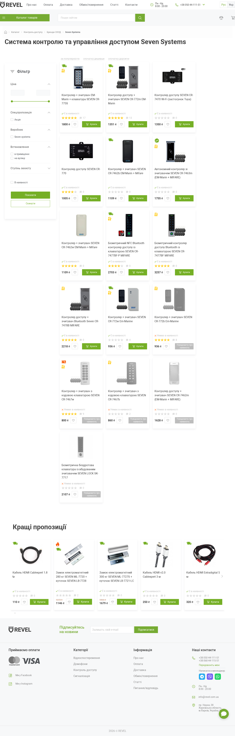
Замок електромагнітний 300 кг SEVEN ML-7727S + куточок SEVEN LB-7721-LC (116, 576)
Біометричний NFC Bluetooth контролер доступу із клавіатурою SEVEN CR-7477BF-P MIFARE (126, 249)
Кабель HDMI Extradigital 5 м (203, 574)
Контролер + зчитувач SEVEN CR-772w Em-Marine (127, 319)
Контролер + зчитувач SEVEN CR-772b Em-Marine (173, 319)
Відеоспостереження (86, 658)
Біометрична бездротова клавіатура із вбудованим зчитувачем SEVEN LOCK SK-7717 (80, 471)
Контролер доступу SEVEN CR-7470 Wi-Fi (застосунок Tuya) (173, 97)
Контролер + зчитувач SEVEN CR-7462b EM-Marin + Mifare (127, 171)
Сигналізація (81, 676)
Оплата (48, 4)
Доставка (66, 4)
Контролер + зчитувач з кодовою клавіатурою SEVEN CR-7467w (80, 395)
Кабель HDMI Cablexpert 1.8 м (30, 574)
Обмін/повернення (91, 4)
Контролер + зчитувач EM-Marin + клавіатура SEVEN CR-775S (81, 99)
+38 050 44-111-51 (190, 4)
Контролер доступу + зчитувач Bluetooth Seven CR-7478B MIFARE (80, 321)
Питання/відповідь (145, 688)
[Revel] (11, 4)
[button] (12, 613)
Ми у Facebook (23, 675)
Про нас (31, 4)
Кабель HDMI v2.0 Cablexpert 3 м (154, 574)
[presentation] (13, 576)
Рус (223, 4)
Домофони (80, 664)
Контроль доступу (85, 670)
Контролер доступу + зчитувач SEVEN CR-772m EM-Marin (127, 99)
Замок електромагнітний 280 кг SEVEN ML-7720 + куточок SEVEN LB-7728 (72, 576)
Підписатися (146, 629)
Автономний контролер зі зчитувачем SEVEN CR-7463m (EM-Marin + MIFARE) (173, 173)
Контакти (131, 4)
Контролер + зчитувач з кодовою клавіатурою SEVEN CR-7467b (127, 395)
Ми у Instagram (23, 683)
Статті (114, 4)
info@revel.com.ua (209, 697)
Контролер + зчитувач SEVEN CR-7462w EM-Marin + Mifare (80, 245)
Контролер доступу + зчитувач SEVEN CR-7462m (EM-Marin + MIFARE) (171, 395)
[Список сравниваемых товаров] (221, 18)
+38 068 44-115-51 (209, 660)
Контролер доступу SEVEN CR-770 (81, 171)
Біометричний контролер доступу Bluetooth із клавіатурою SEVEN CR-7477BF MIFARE (170, 249)
